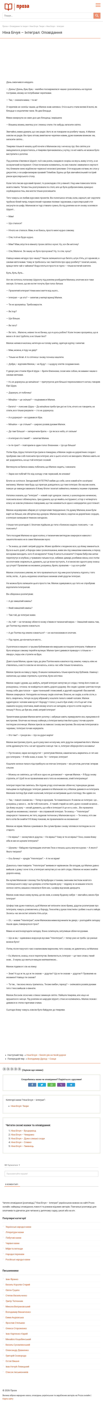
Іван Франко (12, 1279)
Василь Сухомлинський (18, 1344)
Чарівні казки (12, 1243)
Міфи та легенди (14, 1248)
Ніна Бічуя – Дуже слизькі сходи (28, 1138)
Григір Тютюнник (14, 1301)
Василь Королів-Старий (18, 1284)
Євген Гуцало (12, 1290)
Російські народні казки (18, 1259)
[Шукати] (96, 16)
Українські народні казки (18, 1227)
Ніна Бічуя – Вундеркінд (23, 1130)
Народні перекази (15, 1254)
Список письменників (17, 1372)
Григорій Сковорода (16, 1355)
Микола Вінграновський (18, 1306)
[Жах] (4, 1069)
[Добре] (16, 1069)
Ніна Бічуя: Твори (20, 1106)
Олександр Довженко (17, 1350)
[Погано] (8, 1069)
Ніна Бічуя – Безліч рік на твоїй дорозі (46, 1055)
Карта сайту (8, 1399)
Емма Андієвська (15, 1317)
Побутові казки (13, 1237)
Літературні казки (15, 1232)
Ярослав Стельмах (15, 1323)
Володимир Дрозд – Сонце (42, 1058)
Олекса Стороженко (16, 1328)
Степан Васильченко (16, 1295)
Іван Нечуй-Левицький (17, 1366)
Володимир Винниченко (18, 1312)
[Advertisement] (51, 59)
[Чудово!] (19, 1069)
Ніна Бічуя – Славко (21, 1142)
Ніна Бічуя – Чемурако (22, 1134)
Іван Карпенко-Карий (17, 1333)
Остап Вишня (12, 1361)
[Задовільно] (12, 1069)
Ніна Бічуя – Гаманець (22, 1146)
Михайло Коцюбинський (18, 1339)
